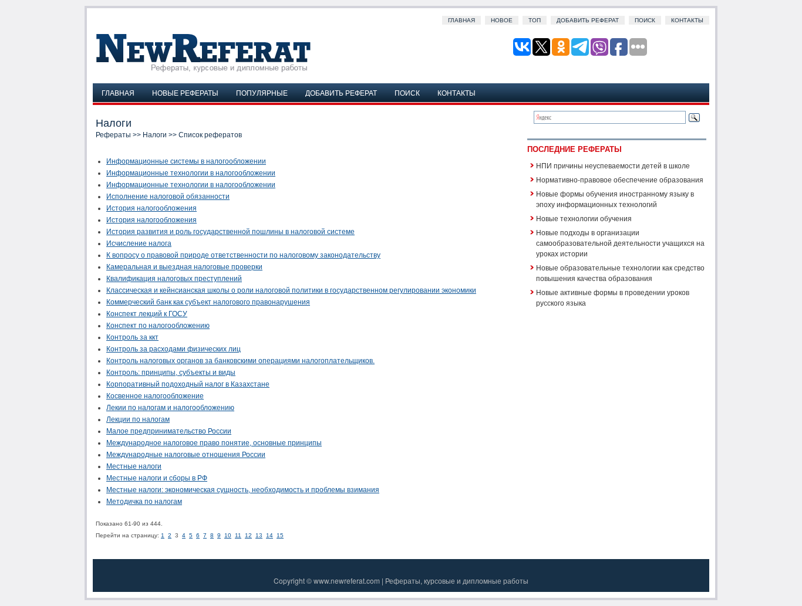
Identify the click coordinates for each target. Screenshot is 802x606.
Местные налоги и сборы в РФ (156, 478)
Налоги (155, 135)
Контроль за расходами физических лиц (173, 349)
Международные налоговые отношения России (185, 455)
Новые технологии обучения (584, 218)
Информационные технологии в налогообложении (190, 173)
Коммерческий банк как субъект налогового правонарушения (208, 302)
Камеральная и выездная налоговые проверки (184, 267)
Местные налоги (133, 466)
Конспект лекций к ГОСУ (146, 314)
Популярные (262, 92)
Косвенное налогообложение (155, 396)
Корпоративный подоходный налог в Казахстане (187, 384)
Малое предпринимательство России (168, 431)
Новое (502, 20)
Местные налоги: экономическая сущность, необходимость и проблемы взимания (242, 490)
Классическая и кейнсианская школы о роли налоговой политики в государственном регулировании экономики (291, 290)
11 (238, 535)
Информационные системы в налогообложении (186, 161)
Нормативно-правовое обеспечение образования (619, 179)
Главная (461, 20)
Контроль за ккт (132, 337)
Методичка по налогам (144, 501)
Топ (534, 20)
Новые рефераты (185, 92)
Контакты (687, 20)
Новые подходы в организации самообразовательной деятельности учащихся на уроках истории (620, 242)
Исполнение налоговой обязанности (168, 196)
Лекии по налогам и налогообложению (170, 408)
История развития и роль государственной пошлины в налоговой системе (230, 232)
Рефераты (113, 135)
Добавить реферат (588, 20)
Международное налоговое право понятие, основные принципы (214, 443)
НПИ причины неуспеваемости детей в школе (613, 165)
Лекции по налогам (138, 419)
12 (248, 535)
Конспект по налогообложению (158, 325)
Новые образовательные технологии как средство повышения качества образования (620, 272)
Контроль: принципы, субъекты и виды (170, 372)
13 (258, 535)
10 (227, 535)
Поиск (645, 20)
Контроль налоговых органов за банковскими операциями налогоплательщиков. (240, 361)
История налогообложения (151, 208)
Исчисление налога (138, 243)
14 (269, 535)
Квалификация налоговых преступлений (174, 279)
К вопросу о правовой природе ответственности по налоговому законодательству (243, 255)
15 (280, 535)
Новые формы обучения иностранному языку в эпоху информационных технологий (615, 198)
